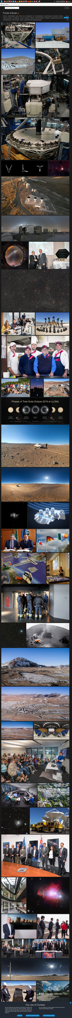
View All (5, 16)
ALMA (17, 16)
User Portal (62, 1)
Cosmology (29, 16)
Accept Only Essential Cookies (32, 1015)
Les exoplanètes (48, 16)
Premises (47, 18)
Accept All (20, 1015)
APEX (21, 16)
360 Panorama (11, 16)
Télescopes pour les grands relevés (32, 19)
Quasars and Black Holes (57, 18)
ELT (33, 16)
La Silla (22, 18)
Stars (21, 19)
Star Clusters (15, 19)
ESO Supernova (39, 16)
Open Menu (5, 4)
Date (67, 19)
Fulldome (55, 16)
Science (58, 1)
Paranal (32, 18)
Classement (66, 17)
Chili (24, 16)
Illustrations (16, 18)
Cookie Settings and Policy (48, 1015)
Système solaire (7, 19)
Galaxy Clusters (7, 18)
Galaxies (61, 16)
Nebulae (27, 18)
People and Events (39, 18)
